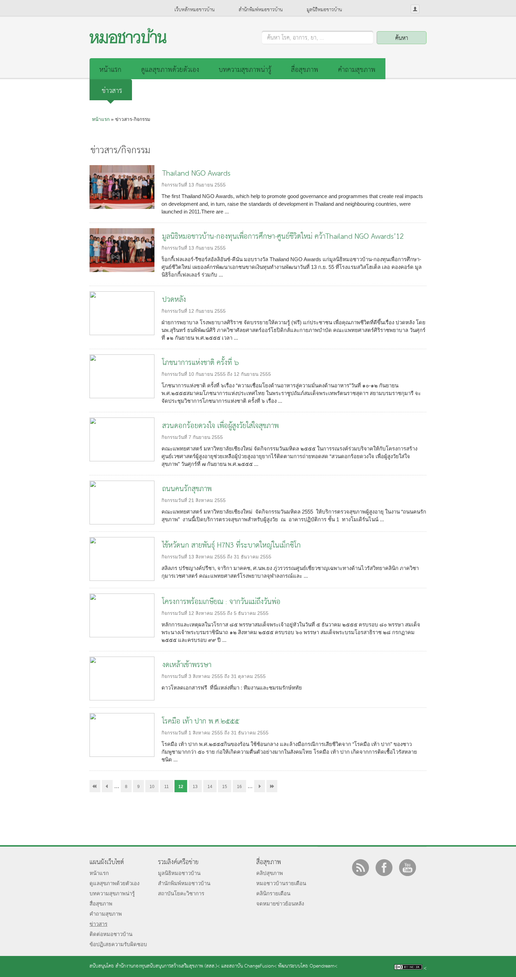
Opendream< (323, 966)
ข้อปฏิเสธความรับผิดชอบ (118, 944)
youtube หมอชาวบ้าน (407, 867)
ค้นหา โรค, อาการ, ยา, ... (295, 38)
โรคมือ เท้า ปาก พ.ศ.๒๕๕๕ (200, 721)
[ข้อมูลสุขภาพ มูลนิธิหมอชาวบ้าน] (128, 42)
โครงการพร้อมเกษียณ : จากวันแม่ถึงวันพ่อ (221, 602)
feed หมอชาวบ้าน (360, 867)
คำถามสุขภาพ (357, 69)
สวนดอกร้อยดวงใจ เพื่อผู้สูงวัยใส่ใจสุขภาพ (220, 426)
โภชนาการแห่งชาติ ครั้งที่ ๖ (200, 363)
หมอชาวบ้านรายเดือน (281, 883)
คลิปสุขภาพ (269, 873)
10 (152, 786)
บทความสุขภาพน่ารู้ (245, 69)
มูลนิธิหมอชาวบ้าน (324, 9)
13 (195, 786)
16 (239, 786)
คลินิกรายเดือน (273, 893)
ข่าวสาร (112, 90)
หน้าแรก (110, 69)
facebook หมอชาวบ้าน (384, 867)
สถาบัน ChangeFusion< (253, 966)
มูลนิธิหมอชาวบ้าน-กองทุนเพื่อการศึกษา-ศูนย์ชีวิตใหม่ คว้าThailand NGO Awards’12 (283, 237)
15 (224, 786)
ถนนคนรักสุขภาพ (187, 489)
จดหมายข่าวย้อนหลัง (280, 904)
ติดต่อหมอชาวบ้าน (111, 934)
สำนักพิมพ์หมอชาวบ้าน (261, 9)
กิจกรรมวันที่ (174, 185)
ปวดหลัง (174, 300)
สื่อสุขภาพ (304, 69)
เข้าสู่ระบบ (415, 9)
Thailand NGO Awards (196, 174)
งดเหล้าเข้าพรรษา (186, 665)
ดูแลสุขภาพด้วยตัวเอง (170, 69)
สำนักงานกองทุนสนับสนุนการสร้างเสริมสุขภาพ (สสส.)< (167, 966)
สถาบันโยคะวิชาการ (181, 893)
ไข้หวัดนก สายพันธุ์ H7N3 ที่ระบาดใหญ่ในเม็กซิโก (231, 545)
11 (166, 786)
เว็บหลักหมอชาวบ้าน (194, 9)
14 (209, 786)
